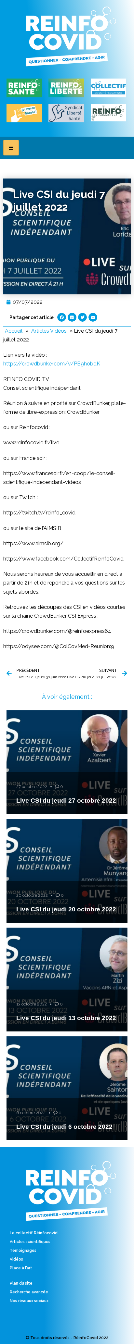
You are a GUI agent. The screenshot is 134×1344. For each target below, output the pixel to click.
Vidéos (16, 1259)
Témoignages (23, 1250)
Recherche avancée (29, 1292)
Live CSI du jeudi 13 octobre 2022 (66, 1018)
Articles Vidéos (49, 331)
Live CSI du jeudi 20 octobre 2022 (66, 909)
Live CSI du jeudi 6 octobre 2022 (64, 1126)
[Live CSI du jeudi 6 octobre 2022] (67, 1088)
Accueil (13, 331)
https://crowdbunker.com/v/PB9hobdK (51, 364)
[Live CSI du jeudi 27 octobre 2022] (67, 762)
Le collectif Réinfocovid (34, 1233)
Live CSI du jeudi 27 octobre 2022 (66, 800)
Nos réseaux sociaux (29, 1301)
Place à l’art (21, 1268)
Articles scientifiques (30, 1241)
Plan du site (21, 1283)
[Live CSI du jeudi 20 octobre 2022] (67, 871)
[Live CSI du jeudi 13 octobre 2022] (67, 979)
